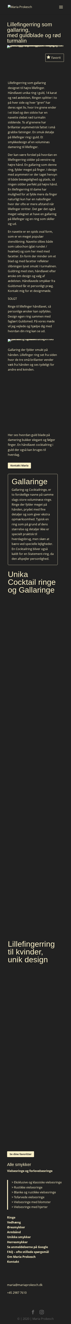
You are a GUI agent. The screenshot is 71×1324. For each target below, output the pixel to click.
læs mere (33, 675)
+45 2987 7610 (17, 1293)
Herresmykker (17, 1242)
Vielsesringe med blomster (32, 1202)
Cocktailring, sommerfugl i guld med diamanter (33, 747)
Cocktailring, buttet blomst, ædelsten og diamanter (33, 829)
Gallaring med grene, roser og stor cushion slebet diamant (33, 915)
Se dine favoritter (20, 1154)
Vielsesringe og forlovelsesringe (29, 1171)
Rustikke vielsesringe (28, 1187)
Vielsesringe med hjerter (31, 1207)
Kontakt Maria (19, 465)
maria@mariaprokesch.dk (24, 1285)
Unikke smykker (19, 1237)
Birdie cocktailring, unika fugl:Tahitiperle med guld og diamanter (32, 663)
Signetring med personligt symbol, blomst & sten (32, 1110)
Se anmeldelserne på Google (27, 1247)
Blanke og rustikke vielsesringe (35, 1192)
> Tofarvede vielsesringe (28, 1197)
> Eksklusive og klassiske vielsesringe (37, 1182)
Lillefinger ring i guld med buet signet (33, 1030)
